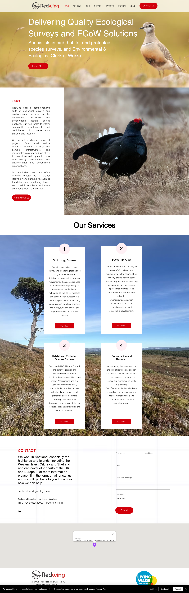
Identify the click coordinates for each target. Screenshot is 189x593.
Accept (178, 589)
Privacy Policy (101, 589)
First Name (120, 453)
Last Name (149, 453)
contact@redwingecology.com (34, 491)
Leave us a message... (124, 477)
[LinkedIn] (19, 511)
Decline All (165, 589)
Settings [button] (153, 589)
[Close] (185, 589)
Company (119, 494)
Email (118, 465)
